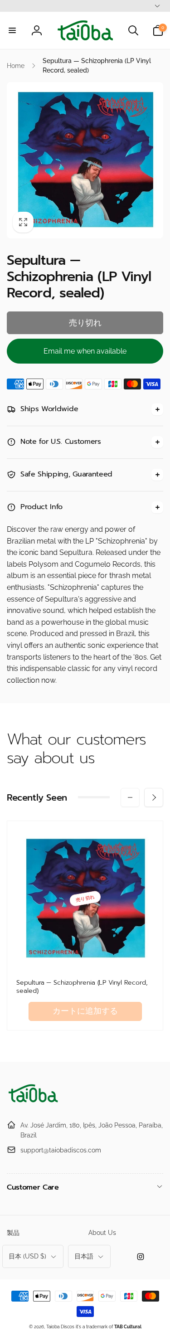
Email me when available (85, 351)
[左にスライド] (130, 797)
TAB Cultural (127, 1326)
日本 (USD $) (27, 1256)
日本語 (83, 1256)
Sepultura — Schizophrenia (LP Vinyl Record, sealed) (82, 987)
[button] (12, 30)
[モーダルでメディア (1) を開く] (85, 160)
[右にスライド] (153, 797)
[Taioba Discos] (34, 1102)
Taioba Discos (60, 1326)
